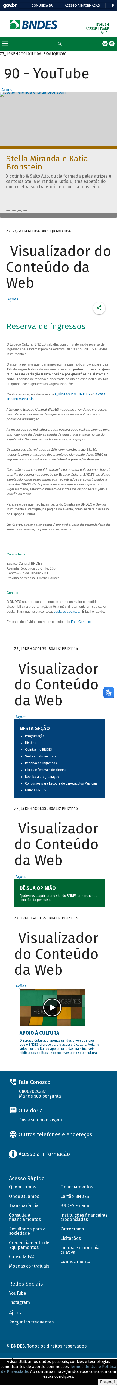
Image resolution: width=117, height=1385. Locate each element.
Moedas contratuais (29, 1266)
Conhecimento (75, 1261)
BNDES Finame (75, 1205)
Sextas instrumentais (40, 756)
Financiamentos (76, 1186)
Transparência (23, 1205)
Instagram (19, 1302)
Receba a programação (42, 777)
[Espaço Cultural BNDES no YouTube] (25, 211)
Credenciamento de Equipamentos (29, 1245)
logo (34, 24)
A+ (103, 33)
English (102, 25)
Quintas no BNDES (72, 394)
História (30, 743)
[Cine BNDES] (19, 211)
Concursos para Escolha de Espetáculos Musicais (61, 783)
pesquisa (44, 900)
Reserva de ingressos (41, 763)
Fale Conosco (81, 622)
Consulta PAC (22, 1256)
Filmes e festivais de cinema (45, 770)
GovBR (10, 5)
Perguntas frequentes (31, 1322)
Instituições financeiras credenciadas (83, 1217)
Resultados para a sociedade (27, 1231)
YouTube (17, 1293)
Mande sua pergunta (40, 1096)
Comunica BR (42, 5)
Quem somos (22, 1186)
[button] (6, 89)
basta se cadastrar (67, 611)
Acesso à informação (82, 5)
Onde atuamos (24, 1196)
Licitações (70, 1238)
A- (107, 33)
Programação (35, 736)
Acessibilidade (97, 29)
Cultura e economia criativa (80, 1250)
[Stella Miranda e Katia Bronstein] (8, 211)
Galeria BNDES (35, 790)
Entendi (107, 1381)
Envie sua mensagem (40, 1119)
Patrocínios (72, 1229)
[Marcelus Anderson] (14, 211)
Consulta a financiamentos (25, 1217)
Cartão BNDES (74, 1196)
